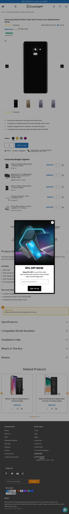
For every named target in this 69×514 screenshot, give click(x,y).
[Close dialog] (52, 222)
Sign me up (34, 288)
